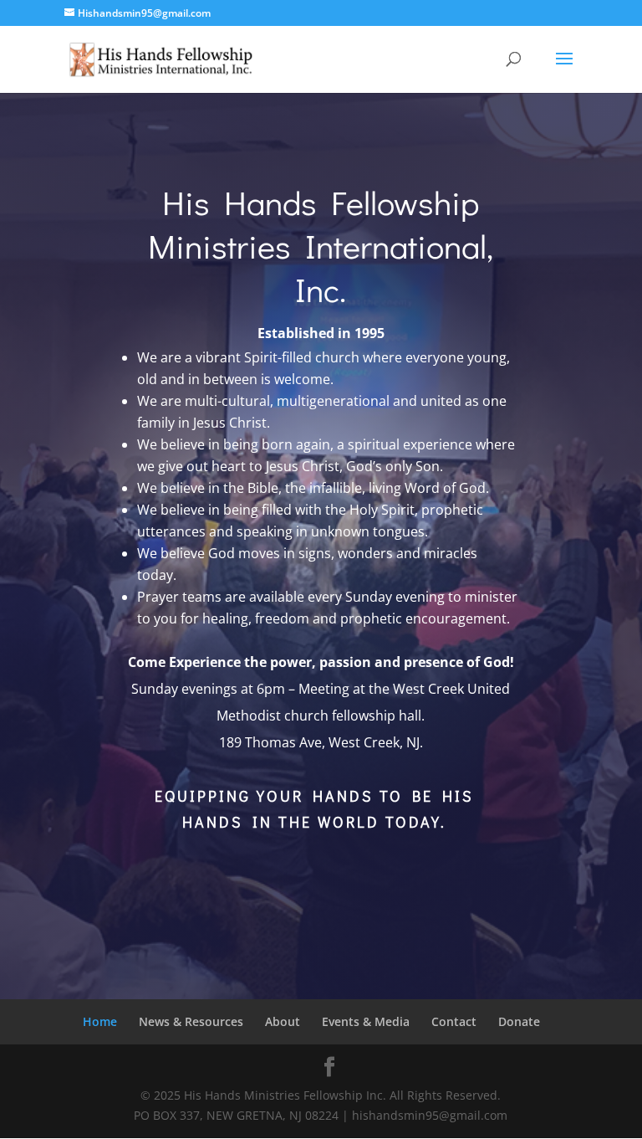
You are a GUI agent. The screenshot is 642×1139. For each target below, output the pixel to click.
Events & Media (366, 1021)
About (282, 1021)
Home (100, 1021)
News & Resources (191, 1021)
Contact (453, 1021)
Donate (519, 1021)
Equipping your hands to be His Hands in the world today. (314, 809)
